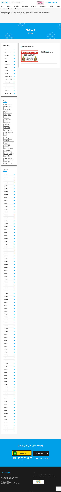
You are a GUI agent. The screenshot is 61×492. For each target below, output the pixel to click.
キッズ (6, 73)
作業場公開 (6, 150)
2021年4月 (6, 282)
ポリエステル (6, 142)
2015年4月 (6, 425)
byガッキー (9, 106)
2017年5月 (6, 398)
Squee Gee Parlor (43, 6)
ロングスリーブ (8, 93)
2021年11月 (6, 264)
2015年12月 (6, 413)
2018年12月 (6, 360)
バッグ (6, 84)
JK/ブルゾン (7, 64)
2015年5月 (6, 422)
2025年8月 (6, 200)
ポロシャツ (7, 87)
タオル (10, 130)
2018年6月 (6, 375)
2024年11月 (6, 212)
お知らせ (5, 58)
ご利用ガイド (33, 6)
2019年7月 (6, 340)
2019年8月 (6, 337)
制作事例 (5, 151)
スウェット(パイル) (8, 76)
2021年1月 (6, 290)
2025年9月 (6, 197)
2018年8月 (6, 369)
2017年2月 (6, 401)
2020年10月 (6, 299)
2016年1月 (6, 410)
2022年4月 (6, 255)
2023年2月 (6, 235)
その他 (6, 70)
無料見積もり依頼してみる (41, 453)
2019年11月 (6, 328)
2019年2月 (6, 355)
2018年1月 (6, 381)
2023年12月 (6, 223)
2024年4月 (6, 220)
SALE (5, 109)
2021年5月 (6, 279)
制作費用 (9, 151)
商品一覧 (8, 6)
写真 (9, 150)
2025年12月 (6, 191)
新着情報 (58, 6)
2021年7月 (6, 273)
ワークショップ (6, 148)
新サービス (6, 155)
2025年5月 (6, 206)
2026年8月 (6, 174)
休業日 (11, 148)
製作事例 (5, 61)
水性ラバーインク (7, 156)
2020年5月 (6, 314)
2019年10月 (6, 331)
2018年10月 (6, 363)
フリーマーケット (7, 137)
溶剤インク (10, 158)
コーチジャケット (7, 127)
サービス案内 (16, 6)
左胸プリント (6, 153)
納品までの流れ (25, 6)
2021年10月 (6, 267)
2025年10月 (6, 194)
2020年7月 (6, 308)
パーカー (5, 135)
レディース (7, 90)
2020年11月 (6, 296)
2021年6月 (6, 276)
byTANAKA (10, 104)
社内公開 (5, 161)
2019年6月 (6, 343)
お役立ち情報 (6, 55)
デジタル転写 (10, 132)
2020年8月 (6, 305)
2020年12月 (6, 293)
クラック (8, 124)
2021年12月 (6, 261)
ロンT (10, 145)
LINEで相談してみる (22, 453)
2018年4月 (6, 378)
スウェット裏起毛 (8, 79)
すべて (5, 49)
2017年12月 (6, 384)
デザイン (5, 132)
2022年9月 (6, 244)
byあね (5, 106)
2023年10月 (6, 226)
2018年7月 (6, 372)
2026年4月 (6, 182)
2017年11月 (6, 387)
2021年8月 (6, 270)
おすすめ (5, 111)
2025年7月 (6, 203)
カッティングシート (7, 122)
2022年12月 (6, 238)
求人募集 (5, 158)
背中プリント (6, 163)
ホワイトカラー (6, 140)
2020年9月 (6, 302)
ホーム (2, 6)
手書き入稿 (11, 153)
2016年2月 (6, 407)
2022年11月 (6, 241)
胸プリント (11, 163)
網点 (9, 161)
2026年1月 (6, 188)
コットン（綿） (6, 125)
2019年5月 (6, 346)
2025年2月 (6, 209)
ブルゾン (10, 138)
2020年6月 (6, 311)
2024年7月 (6, 217)
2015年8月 (6, 416)
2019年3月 (6, 352)
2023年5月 (6, 229)
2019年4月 (6, 349)
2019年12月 (6, 325)
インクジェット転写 (7, 119)
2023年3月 (6, 232)
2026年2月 (6, 185)
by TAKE (5, 104)
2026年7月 (6, 177)
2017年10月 (6, 390)
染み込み (10, 155)
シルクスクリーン (7, 129)
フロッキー (6, 138)
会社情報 (51, 6)
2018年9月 (6, 366)
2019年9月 (6, 334)
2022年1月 (6, 258)
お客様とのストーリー (8, 52)
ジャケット (6, 130)
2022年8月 (6, 247)
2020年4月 (6, 317)
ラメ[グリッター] (7, 143)
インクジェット (6, 117)
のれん (9, 114)
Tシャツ (6, 67)
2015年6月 (6, 419)
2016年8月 (6, 404)
